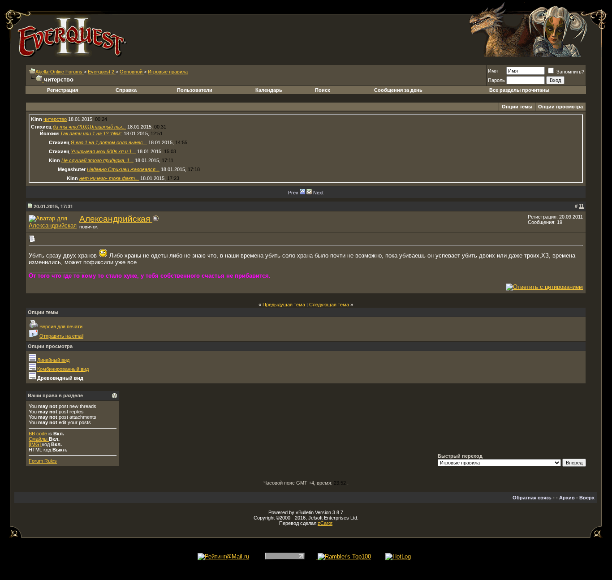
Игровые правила (168, 71)
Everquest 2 (102, 71)
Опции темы (517, 106)
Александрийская (115, 218)
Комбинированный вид (63, 369)
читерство (55, 119)
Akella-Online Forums (59, 71)
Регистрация (62, 90)
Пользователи (194, 90)
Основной (132, 71)
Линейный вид (53, 360)
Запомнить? (569, 71)
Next (318, 192)
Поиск (322, 90)
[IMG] (35, 444)
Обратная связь (533, 497)
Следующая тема (329, 304)
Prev (294, 192)
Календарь (268, 90)
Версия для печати (60, 326)
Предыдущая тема (284, 304)
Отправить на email (61, 336)
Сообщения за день (398, 90)
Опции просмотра (560, 106)
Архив (567, 497)
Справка (126, 90)
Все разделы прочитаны (519, 90)
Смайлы (39, 439)
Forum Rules (43, 461)
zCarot (325, 523)
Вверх (587, 497)
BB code (38, 433)
